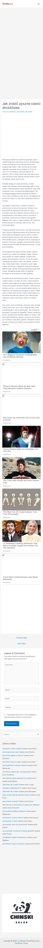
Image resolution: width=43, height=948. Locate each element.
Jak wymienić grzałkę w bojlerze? (14, 811)
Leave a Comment (8, 112)
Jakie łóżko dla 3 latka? (10, 784)
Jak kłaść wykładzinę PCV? (11, 788)
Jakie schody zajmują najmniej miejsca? (16, 795)
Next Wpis (22, 644)
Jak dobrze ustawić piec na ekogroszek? (16, 772)
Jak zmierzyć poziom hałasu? (12, 817)
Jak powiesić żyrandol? (10, 801)
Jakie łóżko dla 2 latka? (10, 791)
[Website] (21, 708)
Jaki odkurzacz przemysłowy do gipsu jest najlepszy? (21, 805)
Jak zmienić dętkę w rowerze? (13, 755)
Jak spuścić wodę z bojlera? (12, 748)
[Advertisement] (21, 30)
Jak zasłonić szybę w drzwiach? (13, 844)
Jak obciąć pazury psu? (10, 752)
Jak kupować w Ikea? (9, 821)
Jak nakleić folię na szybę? (11, 762)
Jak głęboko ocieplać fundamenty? (14, 837)
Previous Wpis (21, 638)
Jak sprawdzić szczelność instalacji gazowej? (18, 831)
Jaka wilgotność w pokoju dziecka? (14, 765)
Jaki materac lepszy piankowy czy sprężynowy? (19, 778)
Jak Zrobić (20, 112)
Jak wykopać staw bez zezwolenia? (14, 824)
